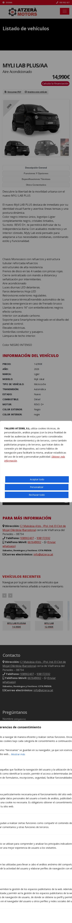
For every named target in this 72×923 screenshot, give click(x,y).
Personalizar (36, 487)
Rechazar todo (37, 494)
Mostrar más (18, 754)
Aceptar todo (37, 479)
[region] (36, 461)
